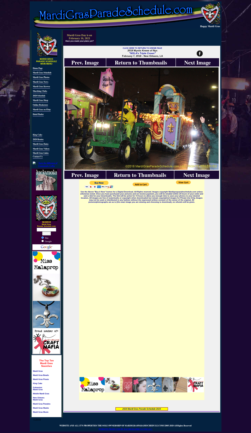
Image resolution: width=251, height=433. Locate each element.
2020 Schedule (39, 95)
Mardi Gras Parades (41, 404)
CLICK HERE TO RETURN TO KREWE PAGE (142, 48)
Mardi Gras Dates (40, 143)
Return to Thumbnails (141, 62)
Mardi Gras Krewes (41, 86)
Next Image (197, 62)
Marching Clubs (40, 91)
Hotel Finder (38, 114)
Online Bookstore (40, 104)
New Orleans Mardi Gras (38, 399)
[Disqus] (142, 246)
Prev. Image (85, 62)
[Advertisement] (43, 124)
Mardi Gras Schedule (42, 72)
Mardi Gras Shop (40, 100)
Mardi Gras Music (40, 412)
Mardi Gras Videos (41, 148)
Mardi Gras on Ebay (42, 109)
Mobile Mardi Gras (41, 394)
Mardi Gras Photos (41, 77)
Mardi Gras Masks (41, 408)
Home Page (38, 68)
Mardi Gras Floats (41, 379)
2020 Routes (38, 139)
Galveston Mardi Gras (38, 388)
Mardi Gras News (40, 81)
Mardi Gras (38, 371)
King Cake (37, 134)
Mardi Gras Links (41, 152)
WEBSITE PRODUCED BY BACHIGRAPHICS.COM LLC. (125, 429)
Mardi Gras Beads (41, 375)
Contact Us (38, 156)
